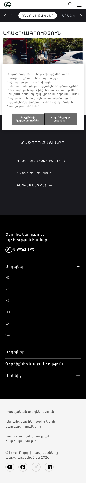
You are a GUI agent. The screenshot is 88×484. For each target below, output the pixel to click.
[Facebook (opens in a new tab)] (22, 467)
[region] (43, 97)
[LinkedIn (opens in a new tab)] (49, 467)
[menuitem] (37, 15)
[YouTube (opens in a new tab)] (9, 467)
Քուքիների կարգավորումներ (27, 119)
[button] (15, 4)
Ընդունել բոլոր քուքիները (60, 119)
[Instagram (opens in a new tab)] (36, 467)
